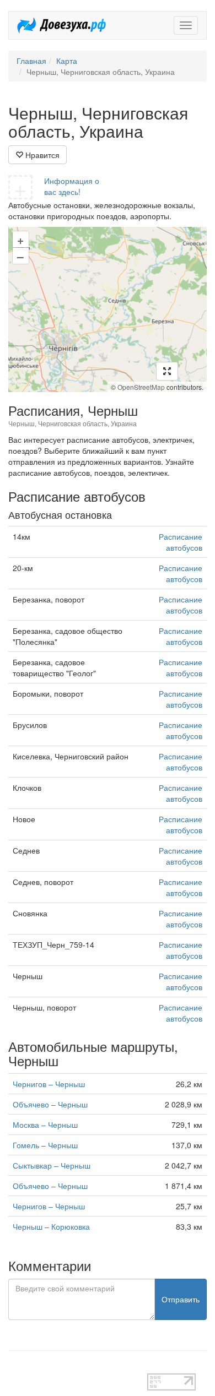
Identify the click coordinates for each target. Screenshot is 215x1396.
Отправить (181, 1299)
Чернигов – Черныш (49, 1083)
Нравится (41, 154)
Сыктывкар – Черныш (51, 1165)
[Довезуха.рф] (61, 25)
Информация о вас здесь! (71, 186)
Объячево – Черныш (50, 1104)
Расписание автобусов (180, 542)
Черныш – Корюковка (51, 1226)
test (14, 1367)
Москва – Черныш (45, 1124)
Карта (66, 60)
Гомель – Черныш (45, 1144)
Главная (31, 60)
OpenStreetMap (141, 387)
